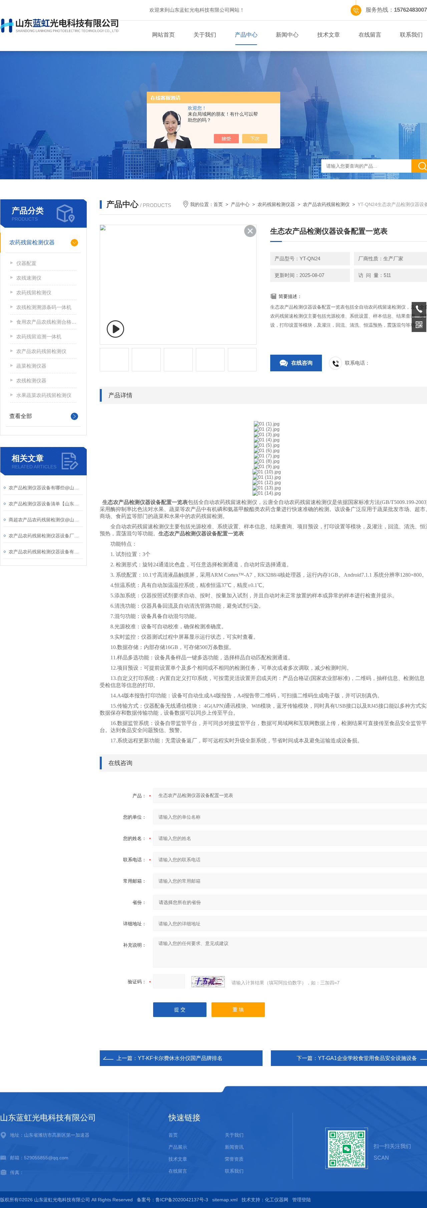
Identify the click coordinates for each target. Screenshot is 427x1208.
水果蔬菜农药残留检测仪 (43, 395)
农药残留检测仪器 (32, 242)
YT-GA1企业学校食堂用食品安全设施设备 (367, 1058)
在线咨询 (302, 363)
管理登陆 (301, 1199)
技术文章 (328, 35)
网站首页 (163, 35)
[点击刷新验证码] (208, 981)
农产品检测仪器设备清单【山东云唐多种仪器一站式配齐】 (46, 503)
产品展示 (177, 1147)
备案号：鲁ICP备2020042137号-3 (172, 1199)
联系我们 (234, 1171)
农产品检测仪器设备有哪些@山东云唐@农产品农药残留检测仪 (46, 487)
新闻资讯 (234, 1147)
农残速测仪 (28, 278)
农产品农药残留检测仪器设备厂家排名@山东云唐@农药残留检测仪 (46, 535)
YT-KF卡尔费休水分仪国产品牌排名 (180, 1058)
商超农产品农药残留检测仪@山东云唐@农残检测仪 (46, 519)
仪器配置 (26, 263)
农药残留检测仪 (33, 292)
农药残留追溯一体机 (38, 336)
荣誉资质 (234, 1159)
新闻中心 (287, 35)
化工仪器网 (276, 1199)
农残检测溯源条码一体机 (43, 307)
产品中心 (246, 35)
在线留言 (370, 35)
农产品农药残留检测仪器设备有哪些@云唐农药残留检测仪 (46, 551)
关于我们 (204, 35)
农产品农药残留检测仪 (41, 351)
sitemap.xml (225, 1199)
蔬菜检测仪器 (31, 366)
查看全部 (20, 416)
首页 (218, 204)
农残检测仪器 (31, 380)
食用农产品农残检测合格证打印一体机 (46, 322)
